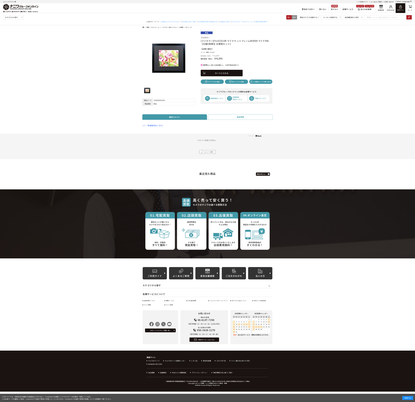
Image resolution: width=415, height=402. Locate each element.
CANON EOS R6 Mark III (208, 22)
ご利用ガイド (363, 2)
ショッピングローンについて (219, 300)
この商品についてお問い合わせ (262, 82)
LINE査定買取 (192, 300)
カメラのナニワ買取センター (175, 361)
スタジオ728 (221, 361)
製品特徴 (240, 117)
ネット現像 (169, 305)
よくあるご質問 (376, 2)
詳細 (97, 399)
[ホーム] (143, 27)
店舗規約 (163, 372)
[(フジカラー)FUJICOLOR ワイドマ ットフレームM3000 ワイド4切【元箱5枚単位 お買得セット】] (168, 58)
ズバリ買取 (147, 305)
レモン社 (194, 361)
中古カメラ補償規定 (179, 372)
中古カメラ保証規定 (260, 300)
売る (294, 17)
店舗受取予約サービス (237, 98)
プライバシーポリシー (200, 372)
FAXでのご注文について (239, 300)
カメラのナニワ (154, 361)
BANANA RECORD (155, 364)
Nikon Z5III (225, 22)
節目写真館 (207, 361)
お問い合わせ (389, 2)
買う (289, 17)
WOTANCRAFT (262, 22)
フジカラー (205, 37)
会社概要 (151, 372)
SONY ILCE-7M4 (190, 22)
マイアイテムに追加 (213, 82)
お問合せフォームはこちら (206, 340)
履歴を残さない (262, 174)
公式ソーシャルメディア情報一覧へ (160, 330)
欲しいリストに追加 (238, 82)
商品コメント (174, 117)
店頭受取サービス (149, 300)
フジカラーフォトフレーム (243, 22)
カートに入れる (221, 73)
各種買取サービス (216, 98)
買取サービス (170, 300)
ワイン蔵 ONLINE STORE (240, 361)
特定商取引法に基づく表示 (222, 372)
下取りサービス (260, 98)
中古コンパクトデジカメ (171, 22)
